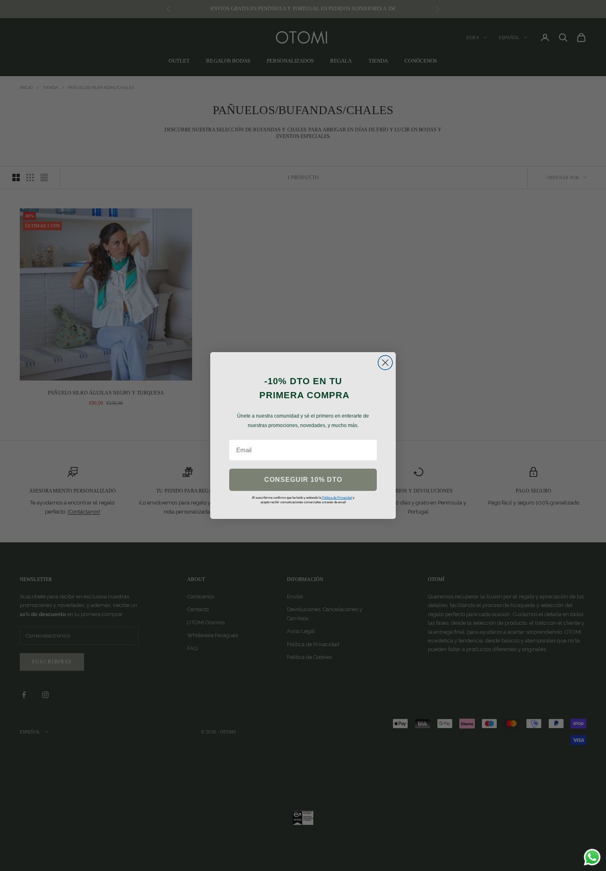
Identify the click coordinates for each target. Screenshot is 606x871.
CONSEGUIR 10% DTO (303, 479)
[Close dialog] (385, 362)
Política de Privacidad (337, 498)
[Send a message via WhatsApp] (592, 857)
